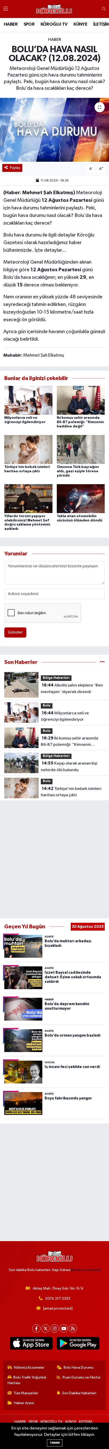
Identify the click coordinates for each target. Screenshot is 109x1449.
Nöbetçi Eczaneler (29, 1367)
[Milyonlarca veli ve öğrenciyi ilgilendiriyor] (28, 400)
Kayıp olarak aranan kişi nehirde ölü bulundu (69, 766)
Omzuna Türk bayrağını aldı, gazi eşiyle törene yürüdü (78, 471)
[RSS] (73, 1328)
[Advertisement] (54, 859)
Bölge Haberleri (56, 678)
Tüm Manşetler (25, 1393)
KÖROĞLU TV (54, 24)
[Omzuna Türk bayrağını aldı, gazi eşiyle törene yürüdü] (81, 449)
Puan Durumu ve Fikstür (82, 1377)
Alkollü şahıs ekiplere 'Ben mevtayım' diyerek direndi (72, 688)
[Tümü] (102, 662)
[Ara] (104, 9)
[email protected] (85, 1270)
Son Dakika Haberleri (79, 1393)
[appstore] (31, 1344)
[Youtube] (64, 1328)
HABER (10, 24)
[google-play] (78, 1344)
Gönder (15, 632)
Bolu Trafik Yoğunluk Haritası (27, 1380)
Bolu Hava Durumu (79, 1367)
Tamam (55, 1442)
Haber (54, 40)
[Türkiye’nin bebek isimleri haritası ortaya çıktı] (28, 449)
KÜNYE (80, 24)
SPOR (29, 24)
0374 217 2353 (57, 1298)
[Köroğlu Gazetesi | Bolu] (54, 9)
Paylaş (15, 168)
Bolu (46, 705)
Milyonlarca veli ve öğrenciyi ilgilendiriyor (65, 716)
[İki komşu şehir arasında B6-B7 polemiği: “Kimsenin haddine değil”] (81, 400)
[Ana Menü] (5, 9)
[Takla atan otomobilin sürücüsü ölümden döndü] (81, 498)
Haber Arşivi (24, 1403)
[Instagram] (54, 1328)
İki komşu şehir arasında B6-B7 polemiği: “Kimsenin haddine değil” (80, 422)
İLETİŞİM (85, 1422)
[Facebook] (36, 1328)
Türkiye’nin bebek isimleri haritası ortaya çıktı (71, 792)
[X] (45, 1328)
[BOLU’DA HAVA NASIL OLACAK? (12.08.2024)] (54, 130)
